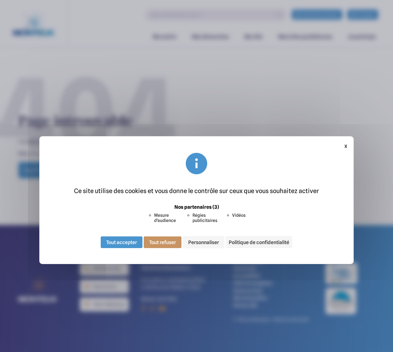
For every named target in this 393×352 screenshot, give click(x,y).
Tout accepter (121, 242)
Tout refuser (162, 242)
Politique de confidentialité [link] (259, 242)
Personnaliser (203, 242)
